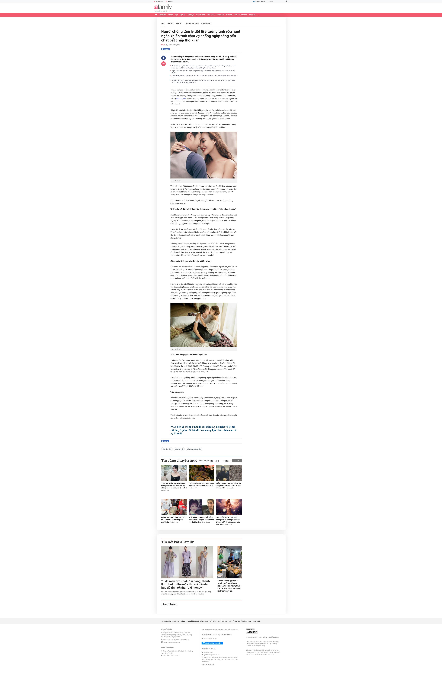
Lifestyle (162, 15)
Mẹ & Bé (182, 15)
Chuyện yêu (206, 23)
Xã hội (170, 15)
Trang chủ (165, 621)
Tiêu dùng (220, 15)
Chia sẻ (166, 49)
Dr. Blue (170, 1)
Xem (237, 460)
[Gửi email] (163, 63)
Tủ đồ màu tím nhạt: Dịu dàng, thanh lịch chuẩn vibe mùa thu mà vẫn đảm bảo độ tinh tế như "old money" (185, 584)
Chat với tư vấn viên (213, 643)
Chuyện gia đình (192, 23)
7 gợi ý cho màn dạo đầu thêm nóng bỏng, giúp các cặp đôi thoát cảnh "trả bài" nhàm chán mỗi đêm (203, 72)
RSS (258, 621)
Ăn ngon (229, 15)
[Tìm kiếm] (286, 1)
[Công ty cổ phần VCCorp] (251, 631)
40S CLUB (252, 15)
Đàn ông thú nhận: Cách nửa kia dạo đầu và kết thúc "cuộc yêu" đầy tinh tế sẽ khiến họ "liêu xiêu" (204, 76)
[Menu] (259, 15)
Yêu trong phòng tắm (194, 449)
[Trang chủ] (156, 15)
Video (254, 621)
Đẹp (176, 15)
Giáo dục (191, 15)
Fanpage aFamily (260, 1)
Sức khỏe (210, 15)
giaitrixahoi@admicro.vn (211, 655)
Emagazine (159, 1)
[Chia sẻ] (163, 58)
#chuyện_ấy (179, 449)
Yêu (162, 23)
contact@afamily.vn (174, 642)
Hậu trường (200, 15)
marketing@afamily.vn (211, 638)
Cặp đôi (170, 23)
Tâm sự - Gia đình (241, 15)
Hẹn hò (179, 23)
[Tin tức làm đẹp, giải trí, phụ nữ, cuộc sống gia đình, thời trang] (163, 8)
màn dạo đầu (181, 98)
